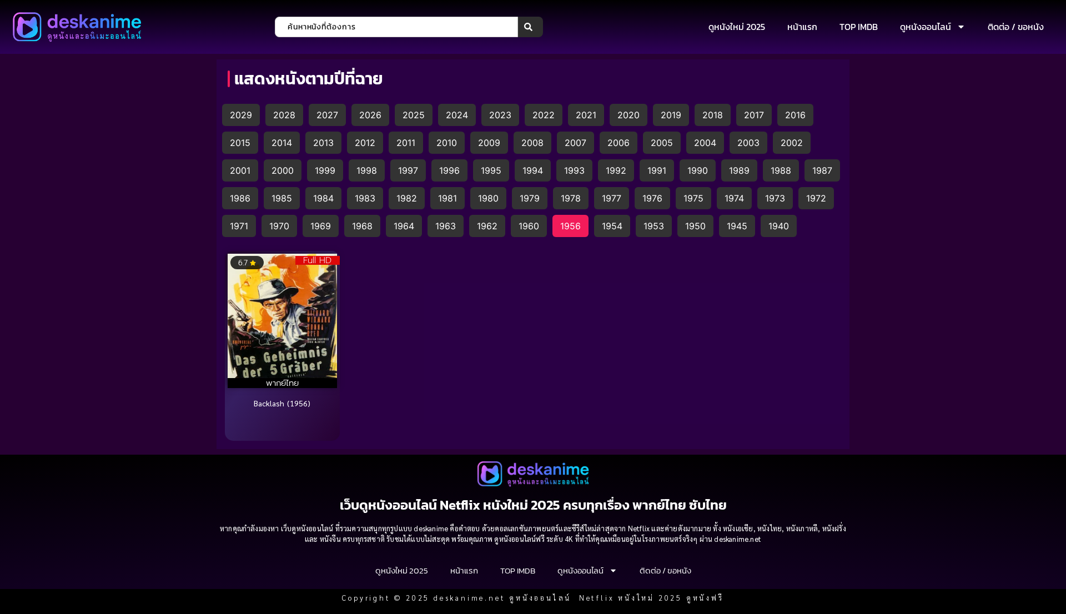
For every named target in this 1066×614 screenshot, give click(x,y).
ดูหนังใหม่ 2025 (736, 26)
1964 (404, 225)
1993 (574, 170)
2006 (618, 142)
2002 (792, 142)
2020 (628, 114)
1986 (240, 198)
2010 (446, 142)
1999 (325, 170)
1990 (697, 170)
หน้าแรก (802, 26)
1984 (323, 198)
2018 (712, 114)
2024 (457, 114)
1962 (487, 225)
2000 (282, 170)
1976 (652, 198)
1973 (775, 198)
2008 (532, 142)
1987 (822, 170)
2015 (240, 142)
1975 (693, 198)
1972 (816, 198)
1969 (320, 225)
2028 (284, 114)
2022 (543, 114)
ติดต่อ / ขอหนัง (1016, 26)
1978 (571, 198)
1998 (366, 170)
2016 (795, 114)
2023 (500, 114)
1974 (734, 198)
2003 (748, 142)
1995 (491, 170)
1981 (447, 198)
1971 (239, 225)
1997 (408, 170)
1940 (778, 225)
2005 (662, 142)
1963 (445, 225)
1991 (656, 170)
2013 (323, 142)
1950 (695, 225)
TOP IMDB (858, 26)
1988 (781, 170)
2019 (671, 114)
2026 (370, 114)
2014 (281, 142)
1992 (616, 170)
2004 (705, 142)
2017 (754, 114)
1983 (365, 198)
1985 (281, 198)
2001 (240, 170)
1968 (362, 225)
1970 (279, 225)
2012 (365, 142)
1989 (739, 170)
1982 (406, 198)
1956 (570, 225)
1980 (488, 198)
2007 (575, 142)
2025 (414, 114)
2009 (489, 142)
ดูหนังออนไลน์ (925, 26)
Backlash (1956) (282, 403)
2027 (327, 114)
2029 (241, 114)
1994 (532, 170)
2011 (405, 142)
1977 (611, 198)
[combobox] (396, 27)
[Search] (530, 27)
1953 (653, 225)
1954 (612, 225)
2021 (586, 114)
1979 (530, 198)
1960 (529, 225)
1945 (737, 225)
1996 (449, 170)
